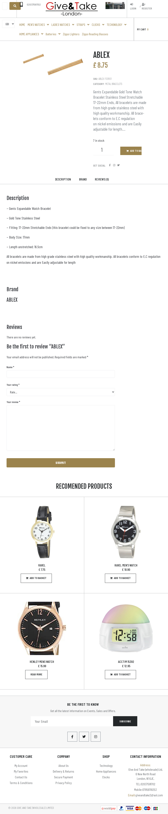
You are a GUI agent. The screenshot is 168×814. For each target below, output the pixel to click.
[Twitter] (118, 165)
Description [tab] (63, 179)
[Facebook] (110, 165)
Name (10, 367)
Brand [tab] (83, 179)
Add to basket (136, 150)
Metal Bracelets (113, 84)
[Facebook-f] (72, 737)
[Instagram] (114, 165)
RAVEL (41, 565)
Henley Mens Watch (42, 661)
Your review (13, 402)
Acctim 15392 (126, 661)
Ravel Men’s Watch (126, 565)
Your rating (13, 384)
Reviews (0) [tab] (102, 179)
